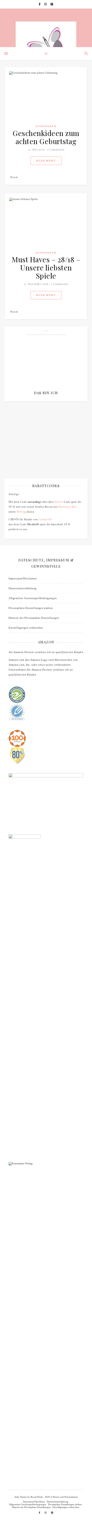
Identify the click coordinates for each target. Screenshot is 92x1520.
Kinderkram (46, 126)
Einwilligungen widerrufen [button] (26, 627)
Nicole (14, 177)
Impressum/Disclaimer (23, 578)
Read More (46, 160)
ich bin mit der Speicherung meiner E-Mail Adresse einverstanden (45, 430)
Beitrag (21, 511)
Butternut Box (68, 506)
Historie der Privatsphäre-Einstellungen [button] (34, 617)
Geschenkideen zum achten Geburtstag (46, 137)
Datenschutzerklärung (23, 588)
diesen (59, 501)
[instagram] (45, 4)
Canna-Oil (45, 519)
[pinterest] (51, 4)
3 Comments (59, 284)
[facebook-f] (40, 4)
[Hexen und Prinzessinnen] (46, 28)
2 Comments (55, 149)
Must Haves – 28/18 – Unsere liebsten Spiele (46, 267)
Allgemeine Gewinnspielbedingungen (33, 598)
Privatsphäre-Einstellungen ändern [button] (31, 608)
